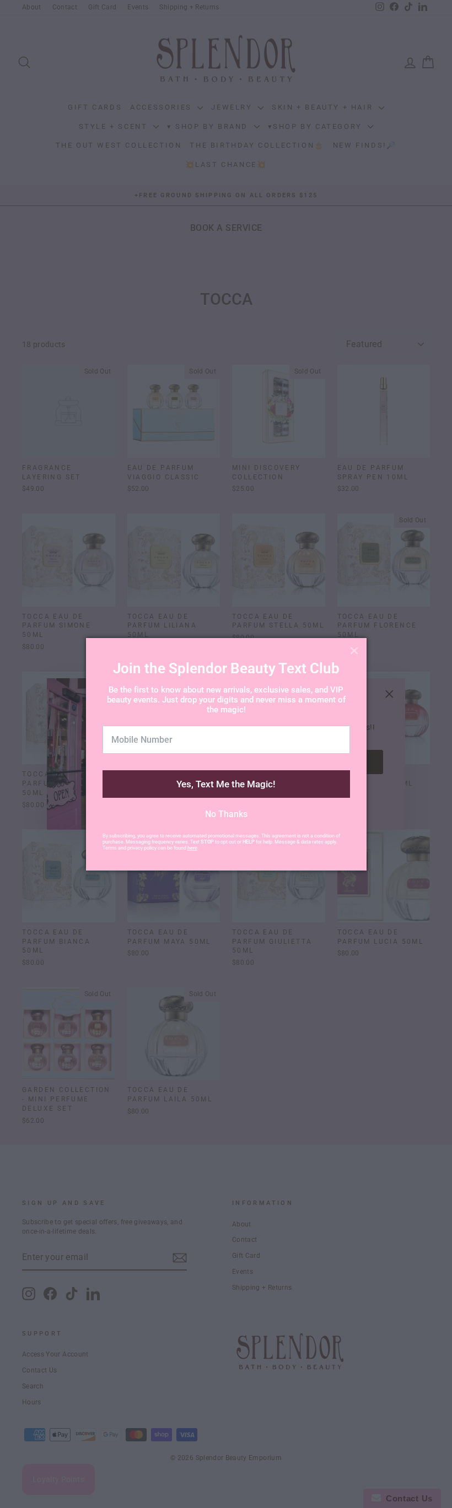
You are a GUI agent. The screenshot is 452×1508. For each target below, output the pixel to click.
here (192, 848)
